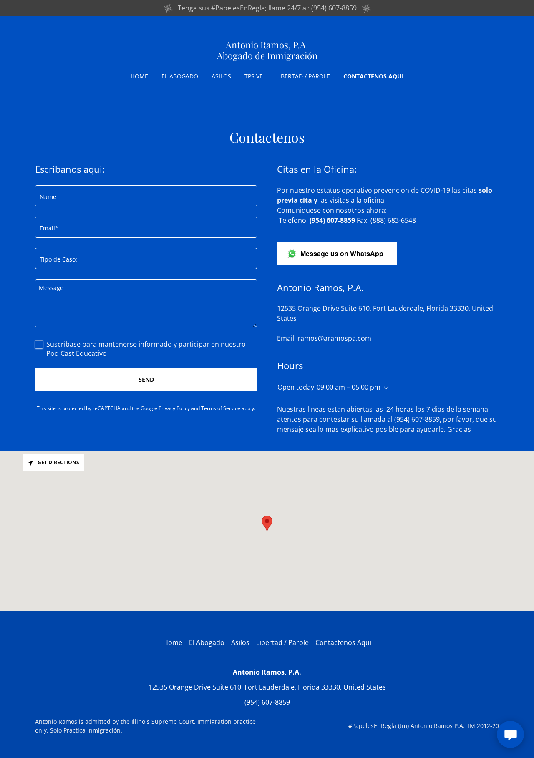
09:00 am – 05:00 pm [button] (348, 387)
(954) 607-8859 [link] (267, 702)
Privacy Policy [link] (174, 408)
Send (146, 379)
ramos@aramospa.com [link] (334, 338)
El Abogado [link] (179, 76)
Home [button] (172, 642)
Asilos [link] (221, 76)
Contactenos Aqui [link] (373, 76)
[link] (267, 56)
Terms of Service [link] (220, 408)
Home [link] (139, 76)
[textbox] (146, 195)
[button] (384, 388)
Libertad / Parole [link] (303, 76)
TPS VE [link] (253, 76)
